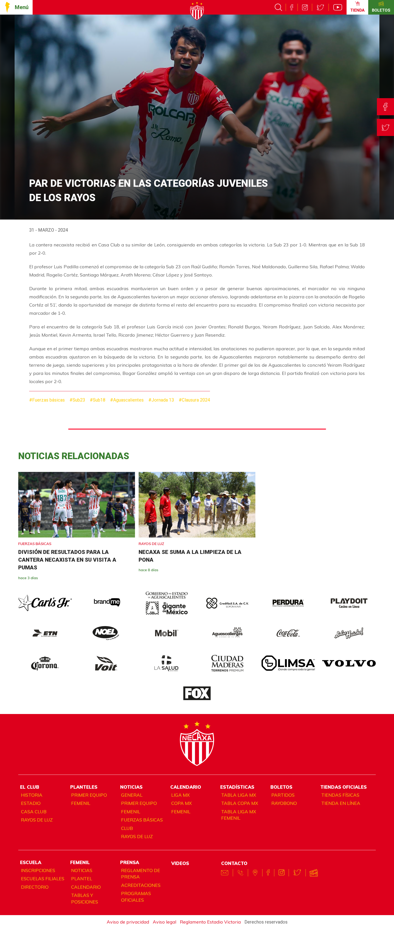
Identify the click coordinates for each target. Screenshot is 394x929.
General (132, 795)
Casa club (34, 811)
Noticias (81, 870)
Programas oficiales (136, 897)
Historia (31, 795)
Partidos (283, 795)
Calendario (86, 887)
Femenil (80, 803)
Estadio (31, 803)
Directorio (35, 887)
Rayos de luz (37, 820)
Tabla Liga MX (238, 795)
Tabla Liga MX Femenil (238, 815)
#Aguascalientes (127, 400)
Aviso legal (164, 922)
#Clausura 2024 (194, 400)
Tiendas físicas (340, 795)
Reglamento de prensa (140, 874)
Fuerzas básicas (142, 820)
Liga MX (180, 795)
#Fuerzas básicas (47, 400)
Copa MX (181, 803)
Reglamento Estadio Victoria (210, 922)
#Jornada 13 (161, 400)
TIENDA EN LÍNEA (340, 803)
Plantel (81, 878)
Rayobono (284, 803)
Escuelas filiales (42, 878)
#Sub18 (97, 400)
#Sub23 (77, 400)
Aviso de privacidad (128, 922)
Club (127, 828)
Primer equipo (89, 795)
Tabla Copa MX (239, 803)
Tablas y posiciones (84, 898)
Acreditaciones (141, 885)
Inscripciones (38, 870)
